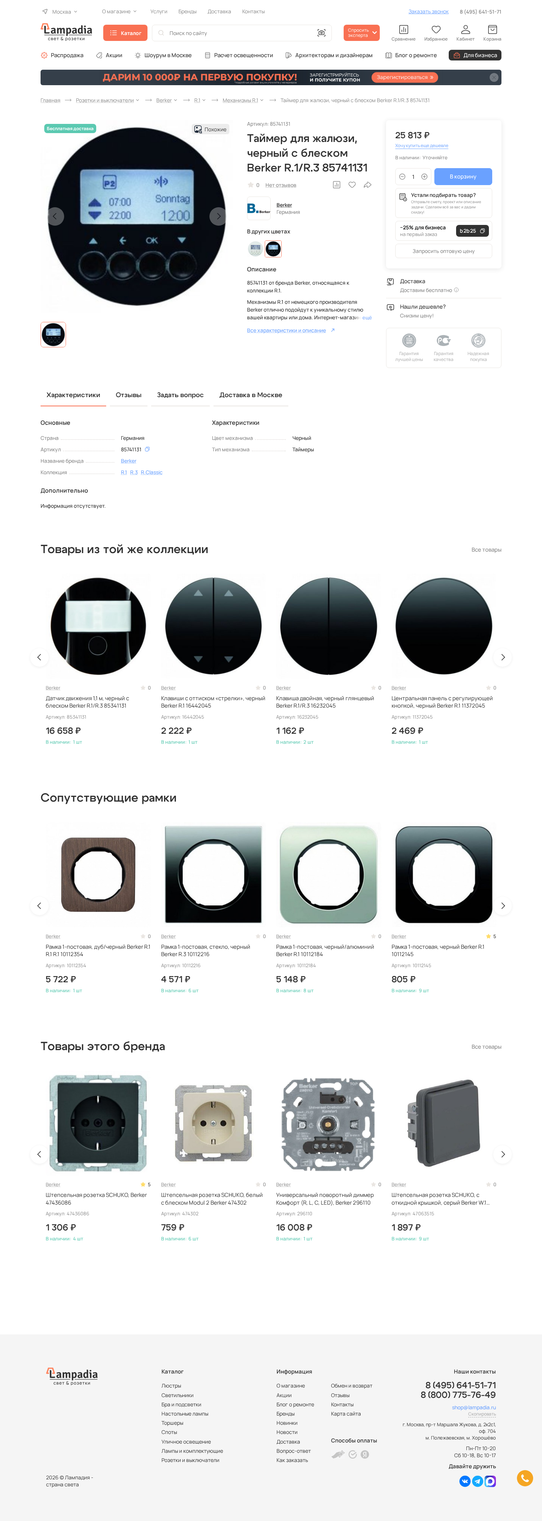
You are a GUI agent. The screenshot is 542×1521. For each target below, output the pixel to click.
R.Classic (152, 472)
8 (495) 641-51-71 (480, 11)
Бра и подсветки (181, 1404)
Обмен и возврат (351, 1385)
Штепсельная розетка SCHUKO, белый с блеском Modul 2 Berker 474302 (212, 1198)
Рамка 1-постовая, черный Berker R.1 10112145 (438, 950)
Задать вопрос (180, 395)
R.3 (134, 472)
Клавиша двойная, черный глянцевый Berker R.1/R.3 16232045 (325, 702)
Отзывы (340, 1395)
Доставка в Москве (250, 395)
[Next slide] (218, 216)
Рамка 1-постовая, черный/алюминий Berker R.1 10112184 (325, 950)
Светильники (177, 1395)
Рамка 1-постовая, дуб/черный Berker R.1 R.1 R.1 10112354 (98, 950)
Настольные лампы (184, 1413)
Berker (284, 204)
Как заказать (292, 1459)
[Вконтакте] (465, 1485)
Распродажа (67, 55)
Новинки (287, 1422)
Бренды (286, 1413)
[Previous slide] (55, 216)
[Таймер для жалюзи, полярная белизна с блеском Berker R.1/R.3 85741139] (255, 248)
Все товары (486, 549)
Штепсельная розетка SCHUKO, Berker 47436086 (96, 1198)
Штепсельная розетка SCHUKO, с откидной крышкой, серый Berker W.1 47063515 (439, 1198)
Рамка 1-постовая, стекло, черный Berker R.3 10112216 (205, 950)
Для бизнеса (480, 55)
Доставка (288, 1441)
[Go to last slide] (39, 657)
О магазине (291, 1385)
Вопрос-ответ (294, 1450)
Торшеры (172, 1422)
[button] (53, 334)
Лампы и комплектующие (192, 1450)
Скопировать (482, 1414)
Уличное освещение (186, 1441)
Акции (114, 55)
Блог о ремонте (416, 55)
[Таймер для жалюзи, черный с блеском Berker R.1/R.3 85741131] (273, 248)
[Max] (490, 1485)
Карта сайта (346, 1413)
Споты (169, 1431)
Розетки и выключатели (190, 1459)
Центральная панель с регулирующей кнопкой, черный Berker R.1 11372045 (442, 702)
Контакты (342, 1404)
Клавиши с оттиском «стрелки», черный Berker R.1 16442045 (213, 702)
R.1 (124, 472)
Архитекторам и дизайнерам (334, 55)
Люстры (171, 1385)
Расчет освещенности (243, 55)
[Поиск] (161, 33)
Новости (287, 1431)
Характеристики (73, 395)
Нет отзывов (280, 184)
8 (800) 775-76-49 (458, 1395)
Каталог (131, 33)
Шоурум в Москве (168, 55)
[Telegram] (477, 1485)
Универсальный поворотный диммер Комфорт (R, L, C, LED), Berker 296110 (325, 1198)
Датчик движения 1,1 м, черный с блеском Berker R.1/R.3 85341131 (87, 702)
